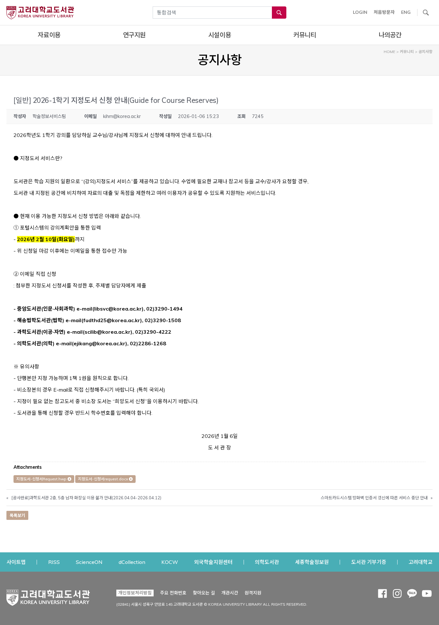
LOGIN (360, 12)
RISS (54, 561)
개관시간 (229, 593)
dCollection (132, 561)
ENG (406, 12)
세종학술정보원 (312, 561)
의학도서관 (267, 561)
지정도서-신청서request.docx (103, 478)
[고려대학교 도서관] (48, 596)
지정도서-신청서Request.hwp (41, 478)
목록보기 (17, 515)
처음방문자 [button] (384, 12)
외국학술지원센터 (213, 561)
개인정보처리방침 (135, 593)
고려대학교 (420, 561)
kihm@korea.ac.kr (122, 116)
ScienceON (89, 561)
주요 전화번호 (173, 593)
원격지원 (253, 593)
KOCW (169, 561)
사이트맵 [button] (16, 562)
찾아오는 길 (204, 593)
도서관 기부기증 (368, 561)
